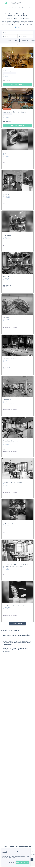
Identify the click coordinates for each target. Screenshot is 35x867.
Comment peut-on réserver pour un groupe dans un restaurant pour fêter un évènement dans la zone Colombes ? (16, 635)
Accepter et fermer (22, 862)
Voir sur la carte (18, 623)
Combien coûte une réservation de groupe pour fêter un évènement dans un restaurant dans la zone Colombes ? (17, 642)
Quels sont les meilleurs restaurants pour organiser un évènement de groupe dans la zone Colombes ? (17, 650)
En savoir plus (5, 859)
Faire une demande (17, 84)
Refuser (11, 862)
